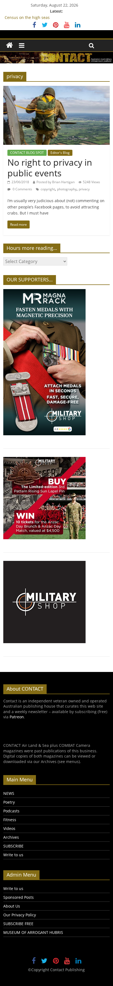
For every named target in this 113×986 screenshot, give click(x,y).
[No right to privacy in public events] (56, 89)
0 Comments (22, 189)
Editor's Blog (60, 152)
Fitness (9, 819)
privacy (84, 189)
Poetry (9, 802)
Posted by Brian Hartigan (55, 182)
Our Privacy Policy (19, 914)
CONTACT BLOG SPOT (27, 152)
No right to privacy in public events (49, 167)
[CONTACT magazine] (9, 45)
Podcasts (11, 810)
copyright (48, 189)
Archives (11, 837)
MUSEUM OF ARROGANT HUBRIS (33, 932)
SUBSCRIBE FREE (18, 923)
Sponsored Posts (18, 897)
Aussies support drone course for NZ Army (44, 15)
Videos (9, 828)
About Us (11, 906)
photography (67, 189)
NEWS (8, 793)
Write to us (13, 854)
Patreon (17, 716)
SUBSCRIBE (13, 846)
